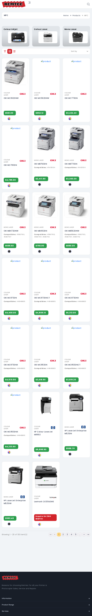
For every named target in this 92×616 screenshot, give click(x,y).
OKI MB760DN (40, 164)
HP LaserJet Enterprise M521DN (75, 432)
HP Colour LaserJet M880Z (43, 433)
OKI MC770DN (71, 98)
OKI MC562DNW (41, 98)
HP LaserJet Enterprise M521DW (15, 502)
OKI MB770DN (71, 164)
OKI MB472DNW (11, 231)
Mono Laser (39, 160)
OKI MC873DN (10, 298)
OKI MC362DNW (11, 98)
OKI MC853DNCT (72, 365)
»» (88, 534)
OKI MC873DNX (11, 365)
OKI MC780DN (10, 165)
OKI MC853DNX (11, 431)
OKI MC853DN (40, 365)
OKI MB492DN (40, 231)
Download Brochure (16, 89)
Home (66, 15)
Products (76, 15)
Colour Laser (7, 94)
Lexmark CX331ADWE (44, 501)
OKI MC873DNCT (42, 298)
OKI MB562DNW (72, 231)
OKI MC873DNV (72, 298)
